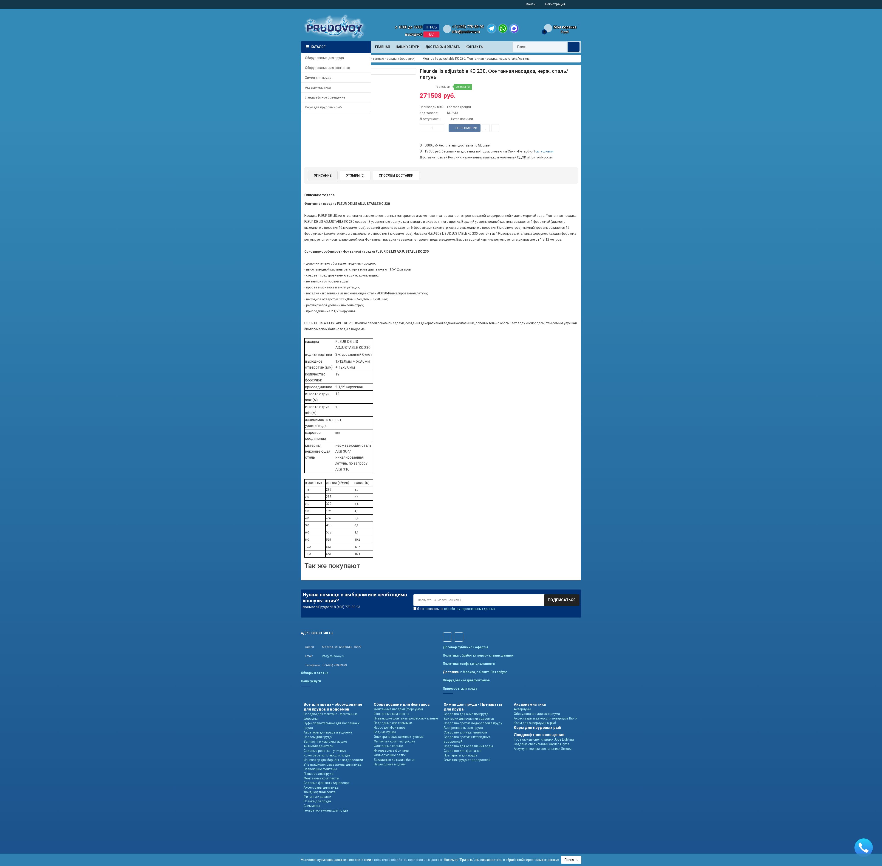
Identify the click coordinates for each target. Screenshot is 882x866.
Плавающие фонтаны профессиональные (406, 718)
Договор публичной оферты (465, 647)
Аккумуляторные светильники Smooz (543, 748)
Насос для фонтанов (390, 727)
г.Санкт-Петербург (492, 672)
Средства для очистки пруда (466, 714)
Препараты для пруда (460, 755)
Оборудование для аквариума (537, 714)
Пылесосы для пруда (460, 688)
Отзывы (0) (355, 175)
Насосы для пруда (318, 737)
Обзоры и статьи (314, 673)
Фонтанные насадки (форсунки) (398, 709)
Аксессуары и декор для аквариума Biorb (545, 718)
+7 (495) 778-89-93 (468, 27)
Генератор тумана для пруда (326, 810)
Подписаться (562, 600)
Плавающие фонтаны (320, 769)
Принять (571, 860)
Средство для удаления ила (465, 732)
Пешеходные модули (390, 764)
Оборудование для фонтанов (466, 680)
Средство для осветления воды (468, 746)
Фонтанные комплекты (321, 778)
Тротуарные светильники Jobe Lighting (544, 739)
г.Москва (467, 672)
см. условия (544, 151)
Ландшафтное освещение (539, 734)
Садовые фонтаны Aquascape (327, 783)
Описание (322, 175)
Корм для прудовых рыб (537, 727)
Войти (530, 4)
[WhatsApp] (503, 28)
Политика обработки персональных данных (478, 655)
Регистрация (555, 4)
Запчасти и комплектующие (325, 741)
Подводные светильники (393, 723)
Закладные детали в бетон (394, 760)
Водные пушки (385, 732)
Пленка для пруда (317, 801)
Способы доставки (396, 175)
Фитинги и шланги (317, 796)
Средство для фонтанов (462, 751)
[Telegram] (491, 28)
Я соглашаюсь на (456, 609)
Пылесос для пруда (319, 774)
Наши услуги (311, 681)
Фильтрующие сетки (390, 755)
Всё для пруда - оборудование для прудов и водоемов (333, 706)
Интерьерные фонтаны (391, 750)
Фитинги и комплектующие (394, 741)
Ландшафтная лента (320, 792)
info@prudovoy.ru (466, 32)
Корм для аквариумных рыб (535, 723)
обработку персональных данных (469, 609)
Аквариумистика (530, 704)
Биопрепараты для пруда (463, 728)
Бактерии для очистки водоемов (469, 718)
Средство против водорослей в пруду (473, 723)
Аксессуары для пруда (321, 787)
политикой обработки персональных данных (408, 860)
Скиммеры (312, 806)
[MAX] (514, 28)
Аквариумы (522, 709)
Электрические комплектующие (399, 737)
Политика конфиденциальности (469, 664)
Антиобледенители (318, 746)
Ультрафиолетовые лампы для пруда (333, 764)
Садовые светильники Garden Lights (541, 744)
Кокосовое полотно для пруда (327, 755)
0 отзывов (443, 86)
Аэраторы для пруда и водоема (328, 732)
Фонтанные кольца (388, 746)
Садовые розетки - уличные (325, 751)
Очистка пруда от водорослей (467, 760)
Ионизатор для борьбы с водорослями (333, 760)
